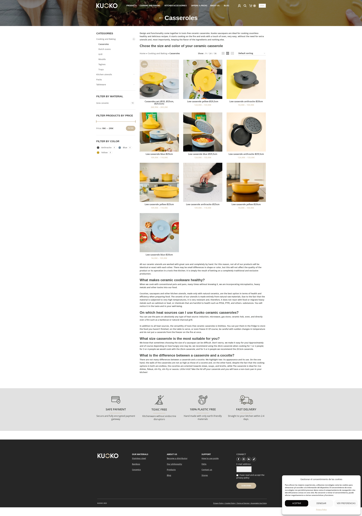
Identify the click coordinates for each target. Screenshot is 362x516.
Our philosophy (174, 464)
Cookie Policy (230, 503)
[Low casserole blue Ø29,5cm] (202, 132)
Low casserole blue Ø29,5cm (202, 154)
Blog (169, 475)
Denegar (321, 503)
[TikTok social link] (254, 459)
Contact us (207, 469)
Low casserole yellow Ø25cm (159, 204)
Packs (99, 79)
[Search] (245, 6)
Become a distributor (177, 458)
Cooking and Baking (106, 39)
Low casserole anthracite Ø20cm (246, 101)
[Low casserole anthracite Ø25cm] (202, 182)
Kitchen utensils (104, 74)
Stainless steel (139, 458)
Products (171, 469)
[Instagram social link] (244, 459)
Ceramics (136, 469)
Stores (205, 475)
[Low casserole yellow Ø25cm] (159, 182)
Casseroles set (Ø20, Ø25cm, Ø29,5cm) (159, 102)
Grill (100, 54)
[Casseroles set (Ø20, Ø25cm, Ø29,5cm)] (159, 79)
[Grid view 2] (223, 53)
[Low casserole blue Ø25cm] (159, 132)
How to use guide (210, 458)
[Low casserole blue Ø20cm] (159, 232)
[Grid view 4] (232, 53)
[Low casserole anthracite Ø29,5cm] (246, 132)
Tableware (101, 84)
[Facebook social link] (238, 459)
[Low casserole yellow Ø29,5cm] (202, 79)
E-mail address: (243, 464)
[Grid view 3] (227, 53)
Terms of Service (243, 503)
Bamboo (136, 464)
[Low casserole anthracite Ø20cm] (246, 79)
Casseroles (103, 44)
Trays (101, 69)
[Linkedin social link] (249, 459)
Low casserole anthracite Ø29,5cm (246, 154)
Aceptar (296, 503)
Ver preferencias (346, 503)
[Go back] (161, 18)
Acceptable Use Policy (259, 503)
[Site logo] (107, 5)
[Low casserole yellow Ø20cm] (246, 182)
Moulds (102, 59)
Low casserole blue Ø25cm (159, 154)
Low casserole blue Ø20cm (159, 254)
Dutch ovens (104, 49)
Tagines (102, 64)
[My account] (239, 6)
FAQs (204, 464)
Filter (130, 128)
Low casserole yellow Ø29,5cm (202, 101)
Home (143, 53)
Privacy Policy (321, 509)
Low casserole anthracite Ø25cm (202, 204)
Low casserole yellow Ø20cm (246, 204)
